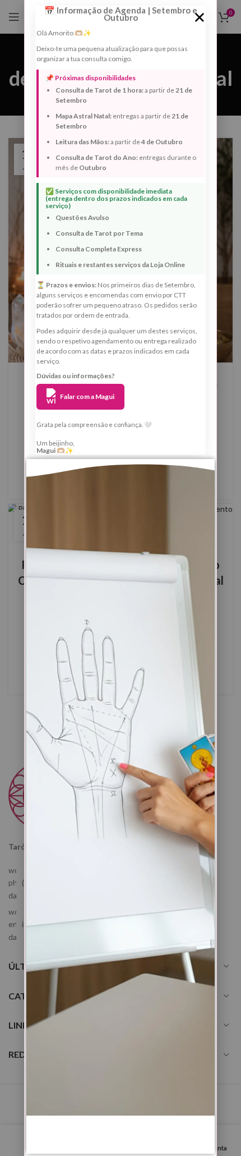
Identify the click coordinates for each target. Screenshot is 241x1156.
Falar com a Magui (87, 396)
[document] (120, 578)
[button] (199, 17)
